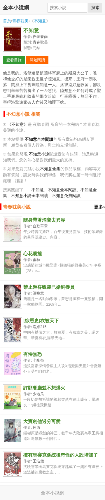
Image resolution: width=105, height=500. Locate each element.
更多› (99, 206)
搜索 (95, 7)
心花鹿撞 (32, 253)
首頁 (7, 20)
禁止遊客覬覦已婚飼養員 (49, 287)
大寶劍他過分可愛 (42, 421)
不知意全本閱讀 (62, 189)
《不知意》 (17, 124)
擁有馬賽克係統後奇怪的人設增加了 (60, 455)
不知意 (40, 20)
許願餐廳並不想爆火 (44, 387)
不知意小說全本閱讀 (29, 195)
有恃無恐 (32, 354)
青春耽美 (20, 20)
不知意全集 (50, 168)
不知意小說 (39, 154)
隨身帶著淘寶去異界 (44, 220)
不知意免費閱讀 (66, 195)
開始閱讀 (37, 59)
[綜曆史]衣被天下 (41, 320)
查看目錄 (14, 59)
